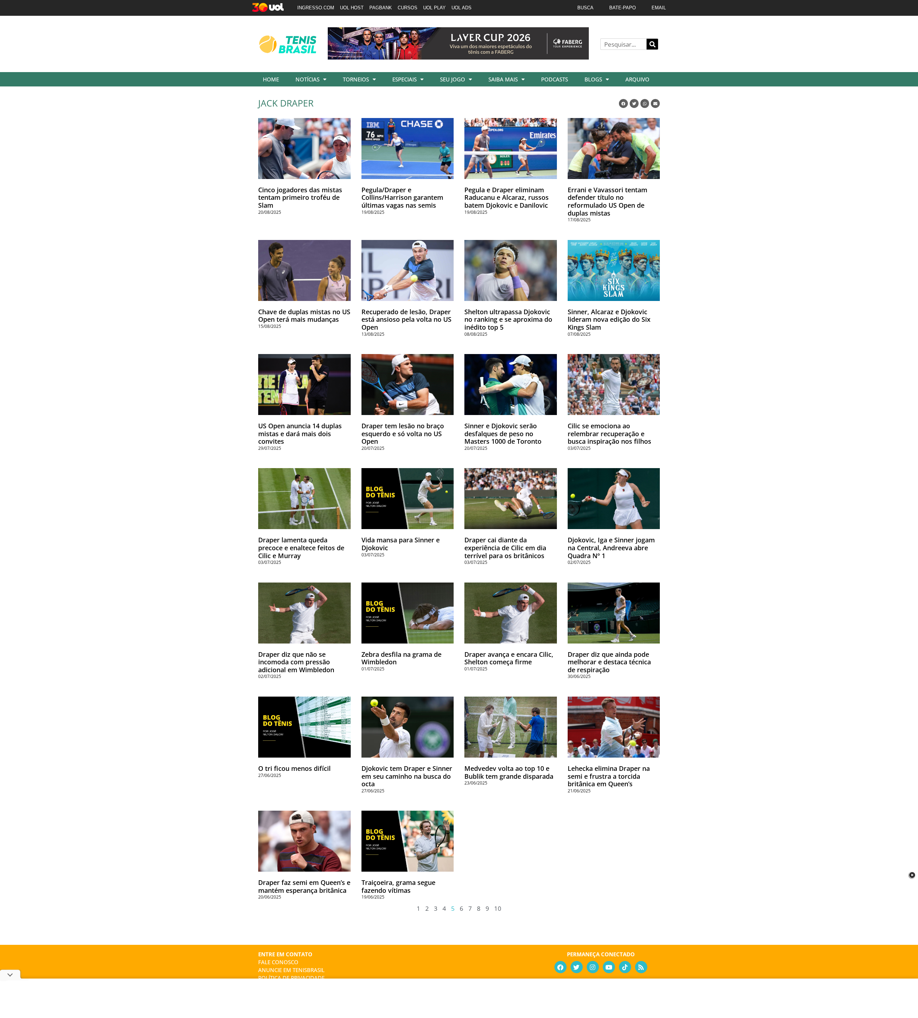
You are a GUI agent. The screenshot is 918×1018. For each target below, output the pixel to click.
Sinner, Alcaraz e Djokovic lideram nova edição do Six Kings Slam (609, 319)
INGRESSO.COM (315, 7)
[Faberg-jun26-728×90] (458, 57)
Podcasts (554, 79)
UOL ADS (461, 7)
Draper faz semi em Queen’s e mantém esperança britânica (304, 886)
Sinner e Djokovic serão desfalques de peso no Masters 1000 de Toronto (502, 433)
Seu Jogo (452, 79)
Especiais (404, 79)
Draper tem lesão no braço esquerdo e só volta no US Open (402, 433)
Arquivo (637, 79)
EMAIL (659, 7)
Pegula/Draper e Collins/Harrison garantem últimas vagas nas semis (402, 197)
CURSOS (407, 7)
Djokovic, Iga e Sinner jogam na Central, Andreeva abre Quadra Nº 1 (611, 548)
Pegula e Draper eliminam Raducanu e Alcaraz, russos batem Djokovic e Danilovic (506, 197)
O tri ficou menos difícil (294, 768)
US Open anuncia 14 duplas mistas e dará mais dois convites (300, 433)
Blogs (593, 79)
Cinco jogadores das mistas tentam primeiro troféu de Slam (300, 197)
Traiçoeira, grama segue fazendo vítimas (398, 886)
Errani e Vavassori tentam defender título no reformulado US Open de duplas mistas (607, 201)
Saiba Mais (503, 79)
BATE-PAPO (622, 7)
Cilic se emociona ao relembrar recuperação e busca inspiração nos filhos (609, 433)
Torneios (356, 79)
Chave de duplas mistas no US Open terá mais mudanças (304, 315)
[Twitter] (577, 967)
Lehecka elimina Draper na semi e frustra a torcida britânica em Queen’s (609, 776)
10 (497, 908)
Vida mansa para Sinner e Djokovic (400, 544)
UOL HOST (352, 7)
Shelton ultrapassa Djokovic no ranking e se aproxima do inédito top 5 (508, 319)
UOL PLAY (434, 7)
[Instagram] (593, 967)
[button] (623, 103)
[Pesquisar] (652, 44)
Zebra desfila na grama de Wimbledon (401, 658)
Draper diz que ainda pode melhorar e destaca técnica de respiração (609, 662)
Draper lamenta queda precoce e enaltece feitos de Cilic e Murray (301, 548)
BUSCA (585, 7)
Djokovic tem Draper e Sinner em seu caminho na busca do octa (406, 776)
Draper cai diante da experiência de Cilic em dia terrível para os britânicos (505, 548)
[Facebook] (560, 967)
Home (271, 79)
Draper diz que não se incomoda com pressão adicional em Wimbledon (296, 662)
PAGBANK (380, 7)
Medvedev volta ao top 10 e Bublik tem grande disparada (508, 772)
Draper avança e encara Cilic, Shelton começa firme (508, 658)
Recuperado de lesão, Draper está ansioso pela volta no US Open (406, 319)
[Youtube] (609, 967)
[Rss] (641, 967)
